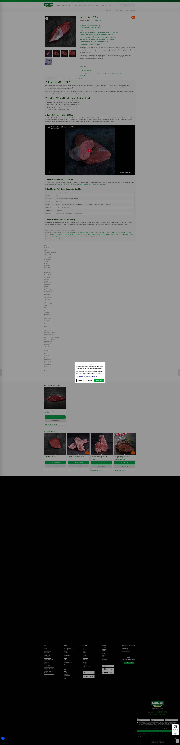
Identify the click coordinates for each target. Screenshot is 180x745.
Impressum (81, 376)
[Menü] (178, 725)
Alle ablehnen (89, 380)
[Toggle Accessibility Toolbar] (3, 738)
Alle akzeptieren (98, 380)
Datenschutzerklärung (92, 376)
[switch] (175, 733)
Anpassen (80, 380)
